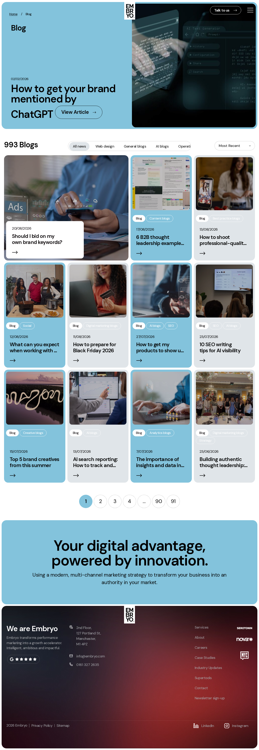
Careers (201, 647)
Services (201, 627)
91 (173, 501)
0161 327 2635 (87, 664)
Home (13, 14)
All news (79, 146)
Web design (105, 146)
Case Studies (205, 657)
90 (158, 501)
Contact (201, 688)
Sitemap (63, 725)
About (200, 637)
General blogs (135, 146)
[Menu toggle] (250, 10)
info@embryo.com (90, 656)
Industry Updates (208, 668)
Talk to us (221, 10)
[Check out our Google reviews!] (23, 659)
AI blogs (162, 146)
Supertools (203, 678)
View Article (75, 112)
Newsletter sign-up (210, 698)
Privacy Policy (42, 725)
